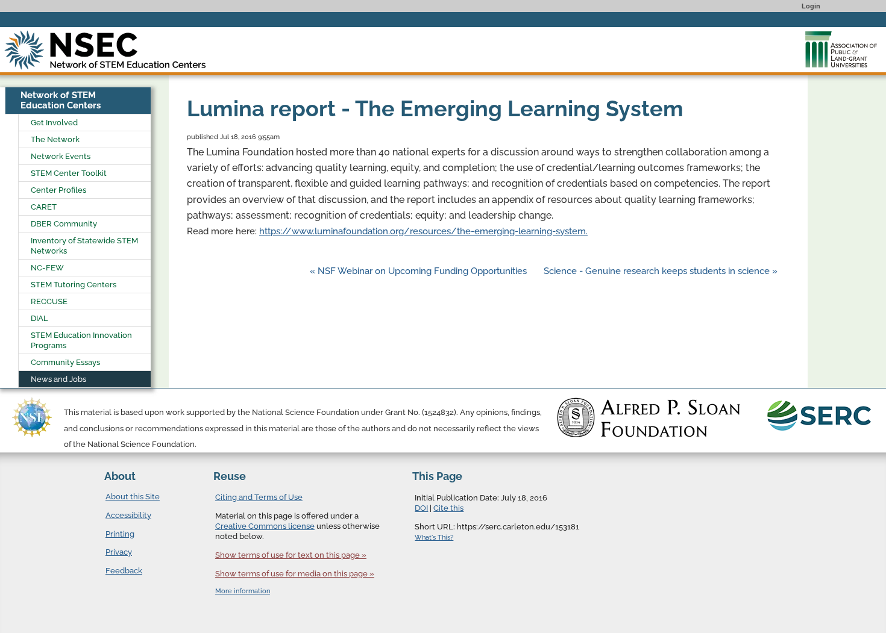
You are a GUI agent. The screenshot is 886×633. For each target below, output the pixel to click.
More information (242, 591)
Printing (119, 533)
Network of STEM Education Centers (60, 100)
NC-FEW (47, 267)
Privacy (118, 552)
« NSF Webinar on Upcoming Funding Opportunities (419, 271)
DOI (421, 508)
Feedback (123, 570)
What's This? (434, 537)
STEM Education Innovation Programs (81, 340)
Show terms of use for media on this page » (294, 573)
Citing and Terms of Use (259, 497)
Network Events (60, 156)
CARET (44, 206)
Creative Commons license (265, 526)
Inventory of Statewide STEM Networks (84, 245)
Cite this (448, 508)
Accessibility (128, 515)
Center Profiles (58, 190)
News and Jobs (58, 379)
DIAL (39, 318)
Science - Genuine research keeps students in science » (661, 271)
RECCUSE (49, 301)
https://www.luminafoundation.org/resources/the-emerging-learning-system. (423, 231)
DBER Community (64, 223)
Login (811, 6)
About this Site (132, 496)
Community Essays (65, 362)
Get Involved (54, 122)
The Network (55, 139)
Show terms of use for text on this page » (290, 555)
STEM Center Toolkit (69, 173)
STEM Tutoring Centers (73, 284)
